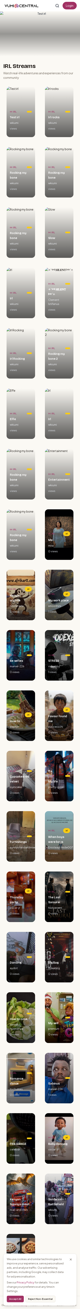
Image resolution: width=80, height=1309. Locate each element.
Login (69, 5)
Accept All (15, 1299)
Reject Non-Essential (40, 1299)
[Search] (57, 5)
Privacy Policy (25, 1282)
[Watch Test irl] (40, 33)
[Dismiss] (70, 1259)
